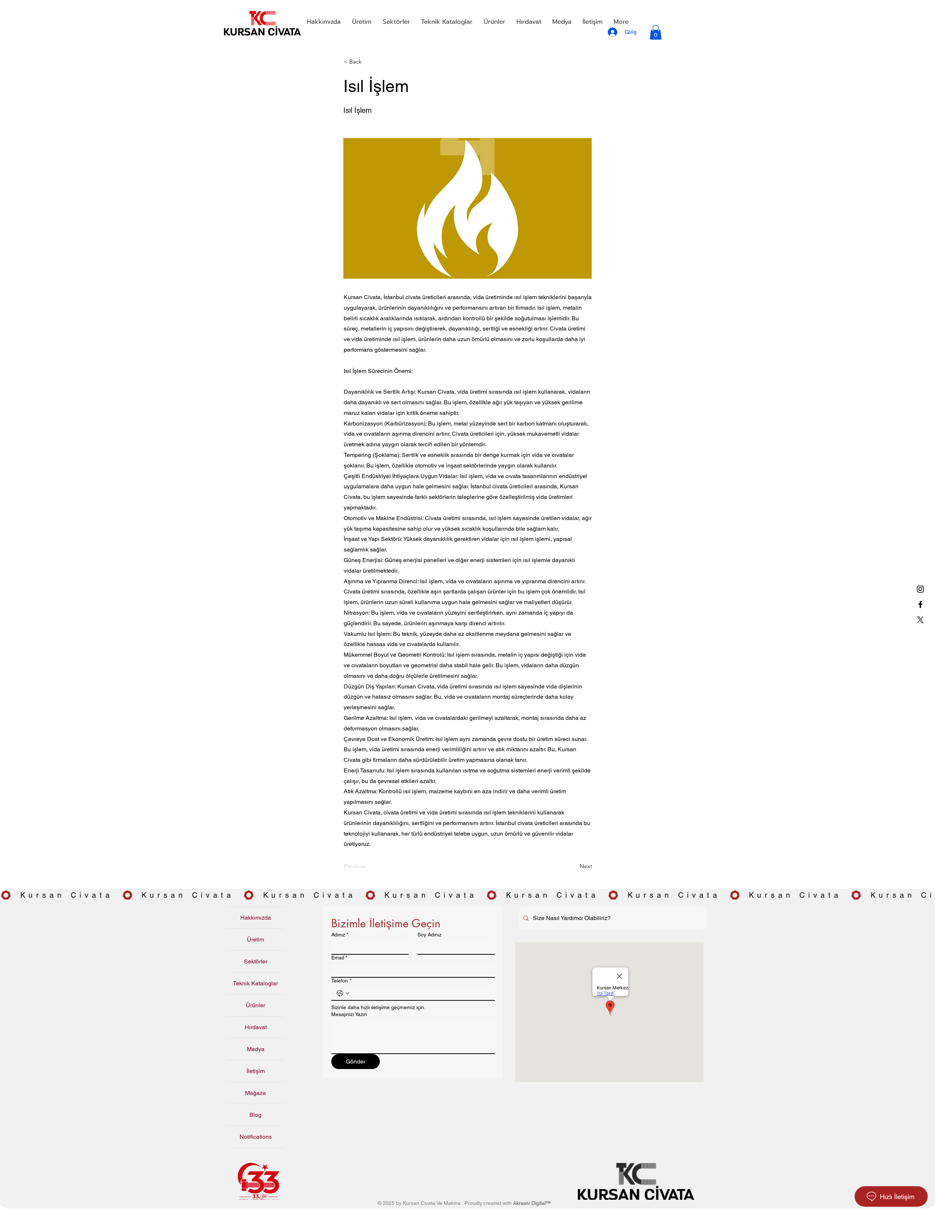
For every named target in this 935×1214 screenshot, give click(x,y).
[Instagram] (920, 589)
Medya (255, 1049)
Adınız (339, 935)
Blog (255, 1114)
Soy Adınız (429, 935)
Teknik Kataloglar (255, 983)
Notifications (256, 1136)
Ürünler (255, 1005)
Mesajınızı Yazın (349, 1014)
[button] (361, 21)
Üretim (255, 939)
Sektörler (255, 961)
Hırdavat (256, 1027)
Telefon (341, 981)
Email (339, 958)
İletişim (256, 1071)
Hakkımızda (255, 917)
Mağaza (255, 1092)
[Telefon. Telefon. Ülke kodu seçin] (343, 993)
